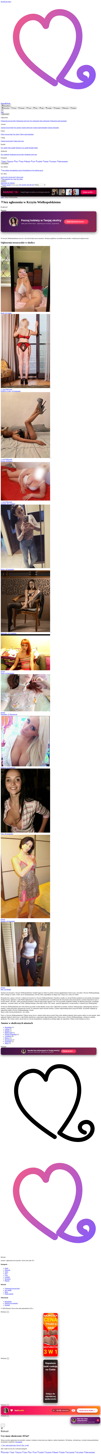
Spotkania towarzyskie (17, 154)
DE (30, 185)
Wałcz (7, 1043)
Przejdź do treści (6, 1)
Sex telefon (5, 170)
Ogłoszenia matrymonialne (58, 121)
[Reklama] (3, 1425)
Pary (16, 161)
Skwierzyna (8, 1040)
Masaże (27, 161)
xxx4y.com (4, 177)
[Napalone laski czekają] (50, 1381)
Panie (4, 161)
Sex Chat (13, 179)
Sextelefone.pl (27, 170)
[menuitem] (5, 108)
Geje (33, 161)
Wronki (7, 1031)
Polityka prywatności (11, 1303)
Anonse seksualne (53, 127)
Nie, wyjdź (24, 1445)
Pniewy (7, 1038)
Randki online (33, 148)
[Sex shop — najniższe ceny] (50, 1335)
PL (20, 185)
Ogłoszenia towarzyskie (8, 121)
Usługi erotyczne (18, 141)
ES (33, 185)
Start (2, 112)
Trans (21, 161)
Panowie (10, 161)
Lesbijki (39, 161)
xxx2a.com (11, 177)
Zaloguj (12, 183)
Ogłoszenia (5, 114)
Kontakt (7, 1305)
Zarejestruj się (5, 183)
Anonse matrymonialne (40, 127)
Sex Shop (20, 179)
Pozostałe (5, 163)
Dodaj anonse (9, 1294)
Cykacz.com (19, 177)
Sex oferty (16, 134)
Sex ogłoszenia (34, 121)
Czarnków (8, 1036)
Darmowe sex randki (22, 148)
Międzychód (9, 1032)
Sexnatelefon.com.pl (16, 170)
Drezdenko (8, 1027)
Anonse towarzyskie (7, 127)
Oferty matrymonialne (27, 134)
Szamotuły (8, 1041)
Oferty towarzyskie (7, 134)
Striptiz (46, 161)
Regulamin (8, 1301)
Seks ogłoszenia (45, 121)
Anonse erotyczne (27, 127)
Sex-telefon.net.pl (37, 170)
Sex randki (4, 148)
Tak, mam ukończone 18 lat (10, 1445)
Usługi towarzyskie (7, 141)
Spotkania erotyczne (30, 154)
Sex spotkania (5, 154)
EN (28, 185)
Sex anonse (17, 127)
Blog (6, 1292)
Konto (4, 181)
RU (25, 185)
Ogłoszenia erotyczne (22, 121)
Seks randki (11, 148)
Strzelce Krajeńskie (11, 1034)
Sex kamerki (6, 179)
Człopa (7, 1029)
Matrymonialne (63, 161)
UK (23, 185)
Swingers (53, 161)
